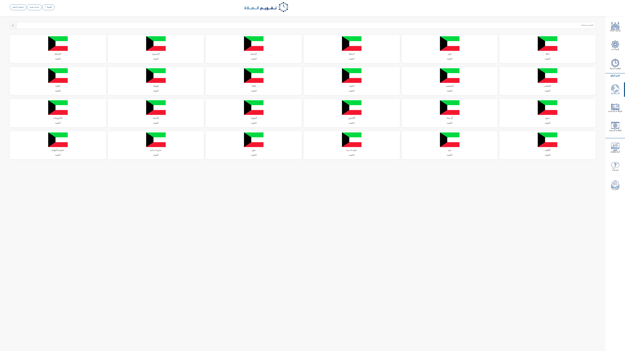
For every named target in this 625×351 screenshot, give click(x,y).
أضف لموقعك (615, 152)
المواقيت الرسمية (615, 131)
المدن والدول (615, 93)
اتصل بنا (615, 189)
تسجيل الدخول (18, 7)
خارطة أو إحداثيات (615, 111)
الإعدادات (615, 49)
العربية (49, 7)
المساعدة (615, 170)
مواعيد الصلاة (615, 31)
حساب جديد (34, 7)
